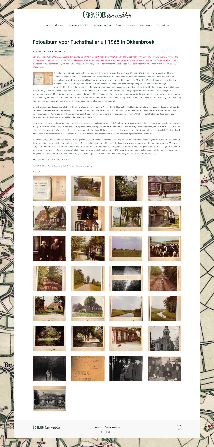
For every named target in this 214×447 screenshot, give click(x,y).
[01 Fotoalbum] (43, 78)
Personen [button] (130, 25)
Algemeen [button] (59, 25)
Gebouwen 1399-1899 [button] (79, 25)
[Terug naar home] (107, 14)
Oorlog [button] (118, 25)
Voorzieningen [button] (163, 25)
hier (61, 159)
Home (47, 25)
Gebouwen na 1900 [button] (102, 25)
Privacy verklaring (112, 427)
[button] (49, 188)
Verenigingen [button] (146, 25)
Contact (97, 427)
